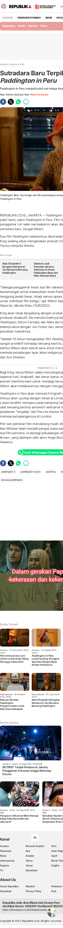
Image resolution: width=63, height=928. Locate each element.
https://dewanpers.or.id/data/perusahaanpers (28, 909)
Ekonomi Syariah (29, 17)
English (55, 865)
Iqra (28, 850)
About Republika (9, 886)
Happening (8, 25)
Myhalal (32, 25)
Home (3, 64)
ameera (7, 17)
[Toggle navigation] (3, 6)
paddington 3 (8, 471)
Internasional (7, 860)
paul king (50, 471)
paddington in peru (30, 471)
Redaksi (30, 886)
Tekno (43, 25)
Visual (29, 865)
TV (1, 870)
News (3, 855)
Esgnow (4, 865)
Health (21, 25)
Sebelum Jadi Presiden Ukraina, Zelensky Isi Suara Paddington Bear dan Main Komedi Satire (46, 269)
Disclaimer (6, 891)
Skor (53, 846)
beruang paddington (12, 479)
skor (48, 17)
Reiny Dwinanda (39, 94)
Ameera (4, 846)
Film (22, 64)
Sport (54, 855)
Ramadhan (32, 870)
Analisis (30, 855)
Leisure (13, 64)
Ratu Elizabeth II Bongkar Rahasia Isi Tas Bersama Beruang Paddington (15, 268)
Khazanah (5, 850)
